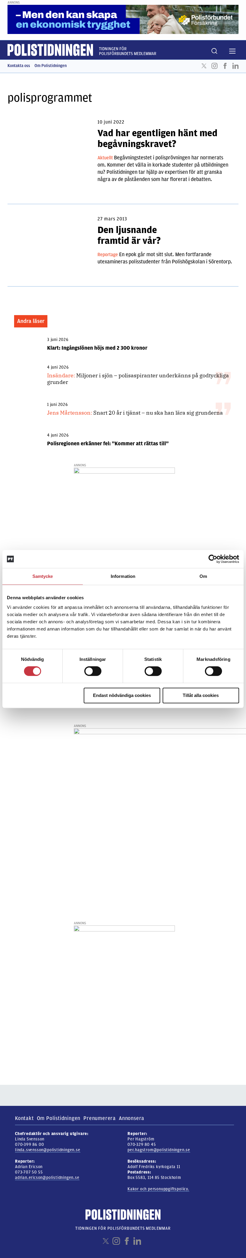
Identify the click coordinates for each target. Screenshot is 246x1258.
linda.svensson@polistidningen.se (47, 1150)
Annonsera (131, 1118)
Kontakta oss (19, 65)
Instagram (215, 66)
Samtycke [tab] (42, 576)
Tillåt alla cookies (201, 695)
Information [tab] (123, 576)
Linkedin (235, 66)
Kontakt (24, 1118)
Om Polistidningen (50, 65)
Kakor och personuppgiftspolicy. (158, 1189)
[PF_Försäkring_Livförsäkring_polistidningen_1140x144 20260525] (123, 19)
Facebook (225, 66)
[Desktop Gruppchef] (124, 514)
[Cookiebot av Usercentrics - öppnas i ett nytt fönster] (213, 558)
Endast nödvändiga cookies (122, 695)
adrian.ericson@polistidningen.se (47, 1177)
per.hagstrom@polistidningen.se (159, 1150)
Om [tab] (203, 576)
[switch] (92, 671)
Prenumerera (99, 1118)
